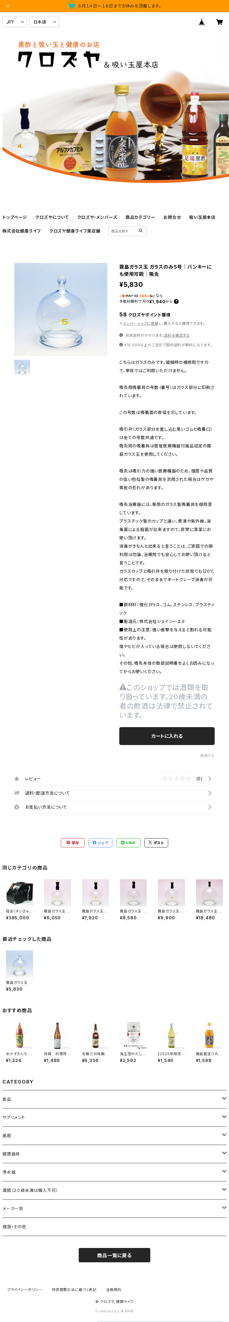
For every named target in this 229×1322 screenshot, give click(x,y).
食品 (6, 1099)
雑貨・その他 (14, 1226)
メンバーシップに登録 (141, 323)
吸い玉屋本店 (202, 217)
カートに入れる (167, 736)
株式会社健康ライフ (21, 230)
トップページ (14, 217)
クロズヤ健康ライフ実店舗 (74, 230)
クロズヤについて (52, 217)
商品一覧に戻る (114, 1255)
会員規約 (113, 1289)
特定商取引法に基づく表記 (74, 1289)
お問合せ (172, 217)
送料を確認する (177, 335)
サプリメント (13, 1117)
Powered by (107, 1311)
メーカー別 (13, 1208)
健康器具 (11, 1153)
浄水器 (9, 1172)
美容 (6, 1135)
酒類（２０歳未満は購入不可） (30, 1190)
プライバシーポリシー (24, 1289)
